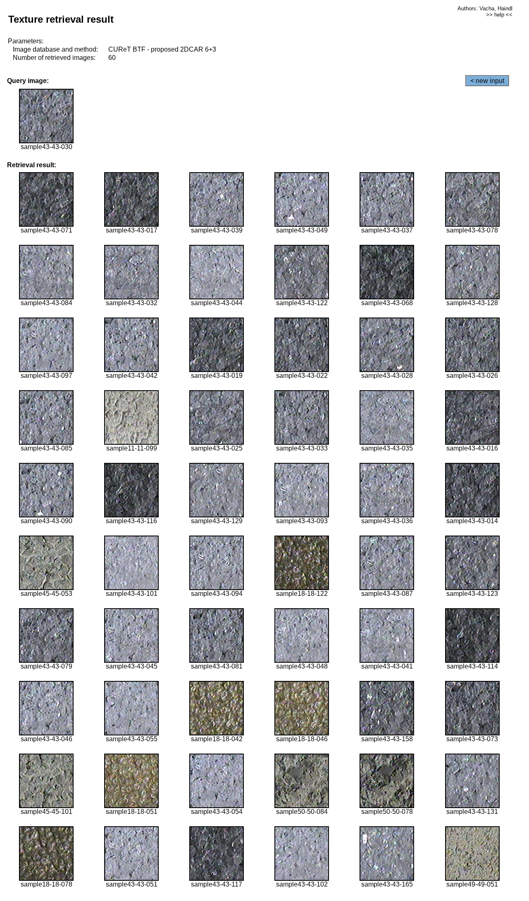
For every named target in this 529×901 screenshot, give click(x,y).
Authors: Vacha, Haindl (485, 8)
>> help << (499, 15)
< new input (487, 80)
